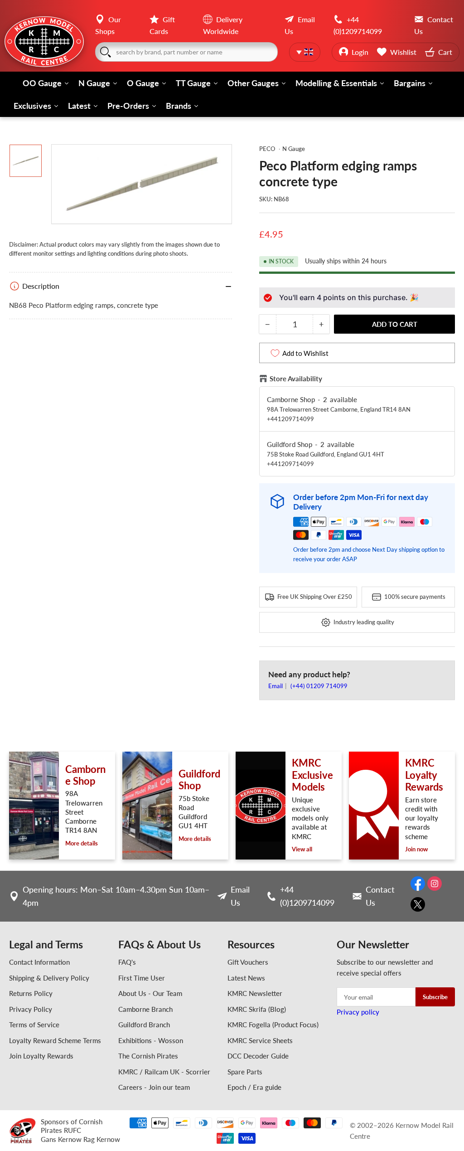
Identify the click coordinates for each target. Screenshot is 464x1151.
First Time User (141, 978)
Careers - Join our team (154, 1087)
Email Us (240, 896)
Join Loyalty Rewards (41, 1056)
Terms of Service (34, 1024)
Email (276, 686)
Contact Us (380, 896)
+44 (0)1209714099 (307, 896)
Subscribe (435, 996)
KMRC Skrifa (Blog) (256, 1009)
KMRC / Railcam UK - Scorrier (164, 1072)
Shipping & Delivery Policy (49, 978)
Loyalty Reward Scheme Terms (55, 1040)
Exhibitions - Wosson (150, 1040)
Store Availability (296, 378)
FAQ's (127, 962)
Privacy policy (358, 1012)
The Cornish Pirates (148, 1056)
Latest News (246, 978)
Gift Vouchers (247, 962)
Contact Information (39, 962)
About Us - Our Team (150, 993)
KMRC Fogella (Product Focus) (273, 1024)
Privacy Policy (30, 1009)
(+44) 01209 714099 (319, 686)
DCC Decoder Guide (258, 1056)
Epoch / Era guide (254, 1087)
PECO (267, 148)
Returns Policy (31, 993)
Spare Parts (244, 1072)
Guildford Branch (144, 1024)
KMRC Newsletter (254, 993)
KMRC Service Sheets (260, 1040)
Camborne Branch (145, 1009)
